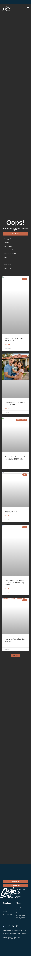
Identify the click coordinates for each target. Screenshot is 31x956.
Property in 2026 (11, 512)
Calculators (7, 264)
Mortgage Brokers (9, 239)
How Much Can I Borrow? (8, 907)
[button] (15, 655)
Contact (6, 272)
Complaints (14, 938)
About (6, 257)
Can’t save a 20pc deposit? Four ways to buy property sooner (15, 582)
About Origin (18, 907)
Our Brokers (18, 909)
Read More (7, 344)
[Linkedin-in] (13, 926)
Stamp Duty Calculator (7, 914)
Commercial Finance (10, 250)
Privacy (9, 938)
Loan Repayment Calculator (6, 910)
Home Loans (8, 246)
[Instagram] (17, 926)
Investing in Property (10, 253)
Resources (7, 268)
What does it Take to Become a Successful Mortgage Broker (20, 917)
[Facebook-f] (9, 926)
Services (6, 242)
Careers (6, 261)
